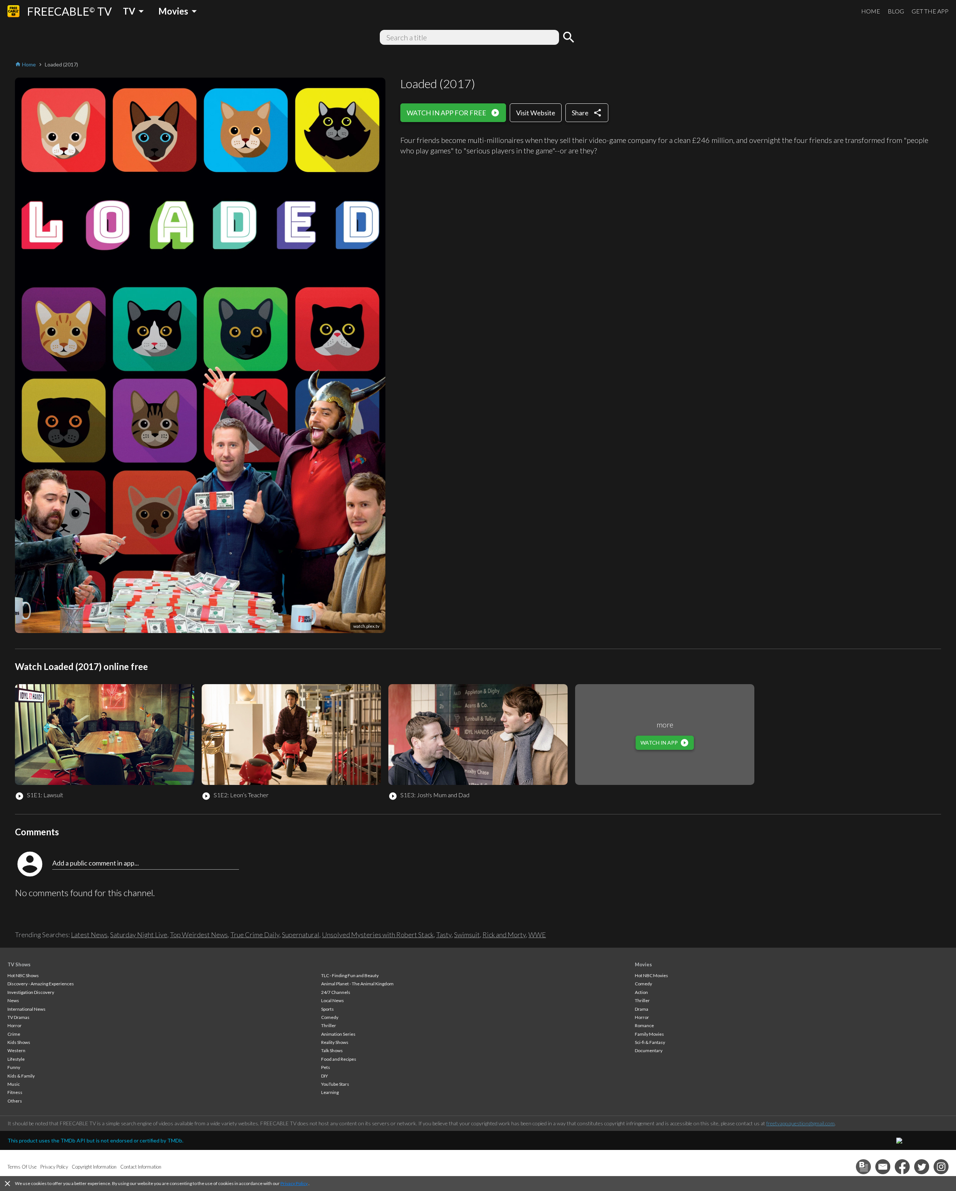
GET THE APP (930, 11)
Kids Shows (18, 1042)
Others (14, 1101)
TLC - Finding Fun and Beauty (350, 975)
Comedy (329, 1017)
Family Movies (649, 1034)
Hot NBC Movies (651, 975)
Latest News (89, 934)
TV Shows (19, 964)
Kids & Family (21, 1076)
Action (641, 992)
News (13, 1000)
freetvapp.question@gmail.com (800, 1123)
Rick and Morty (504, 934)
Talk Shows (332, 1050)
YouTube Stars (335, 1084)
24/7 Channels (335, 992)
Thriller (328, 1025)
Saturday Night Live (138, 934)
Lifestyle (16, 1059)
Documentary (648, 1050)
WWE (537, 934)
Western (16, 1050)
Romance (644, 1025)
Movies (643, 964)
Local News (332, 1000)
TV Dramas (18, 1017)
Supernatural (300, 934)
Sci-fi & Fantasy (650, 1042)
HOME (870, 11)
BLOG (896, 11)
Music (13, 1084)
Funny (13, 1067)
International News (26, 1009)
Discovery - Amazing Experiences (40, 983)
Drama (641, 1009)
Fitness (14, 1092)
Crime (13, 1034)
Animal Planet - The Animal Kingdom (357, 983)
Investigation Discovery (30, 992)
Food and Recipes (338, 1059)
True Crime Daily (254, 934)
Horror (14, 1025)
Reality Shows (334, 1042)
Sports (327, 1009)
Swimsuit (467, 934)
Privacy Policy (294, 1183)
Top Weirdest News (199, 934)
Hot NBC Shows (23, 975)
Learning (330, 1092)
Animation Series (338, 1034)
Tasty (443, 934)
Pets (325, 1067)
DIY (324, 1076)
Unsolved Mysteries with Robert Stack (378, 934)
